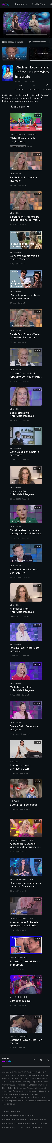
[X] (48, 1060)
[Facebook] (34, 1060)
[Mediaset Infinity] (5, 4)
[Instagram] (41, 1060)
